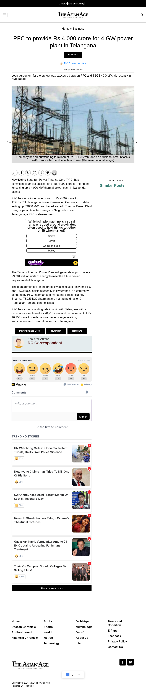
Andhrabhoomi (22, 632)
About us (82, 637)
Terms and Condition (115, 623)
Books (48, 621)
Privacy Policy (117, 641)
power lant (56, 331)
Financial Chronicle (25, 637)
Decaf (80, 632)
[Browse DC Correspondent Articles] (18, 342)
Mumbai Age (84, 626)
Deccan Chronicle (24, 626)
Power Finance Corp (29, 331)
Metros (48, 637)
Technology (52, 643)
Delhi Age (82, 621)
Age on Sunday (76, 3)
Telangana (77, 331)
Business (73, 54)
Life (78, 643)
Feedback (114, 635)
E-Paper (113, 630)
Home (16, 621)
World (48, 632)
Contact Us (115, 646)
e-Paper (63, 3)
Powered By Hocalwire (23, 686)
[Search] (142, 15)
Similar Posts (112, 185)
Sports (48, 626)
